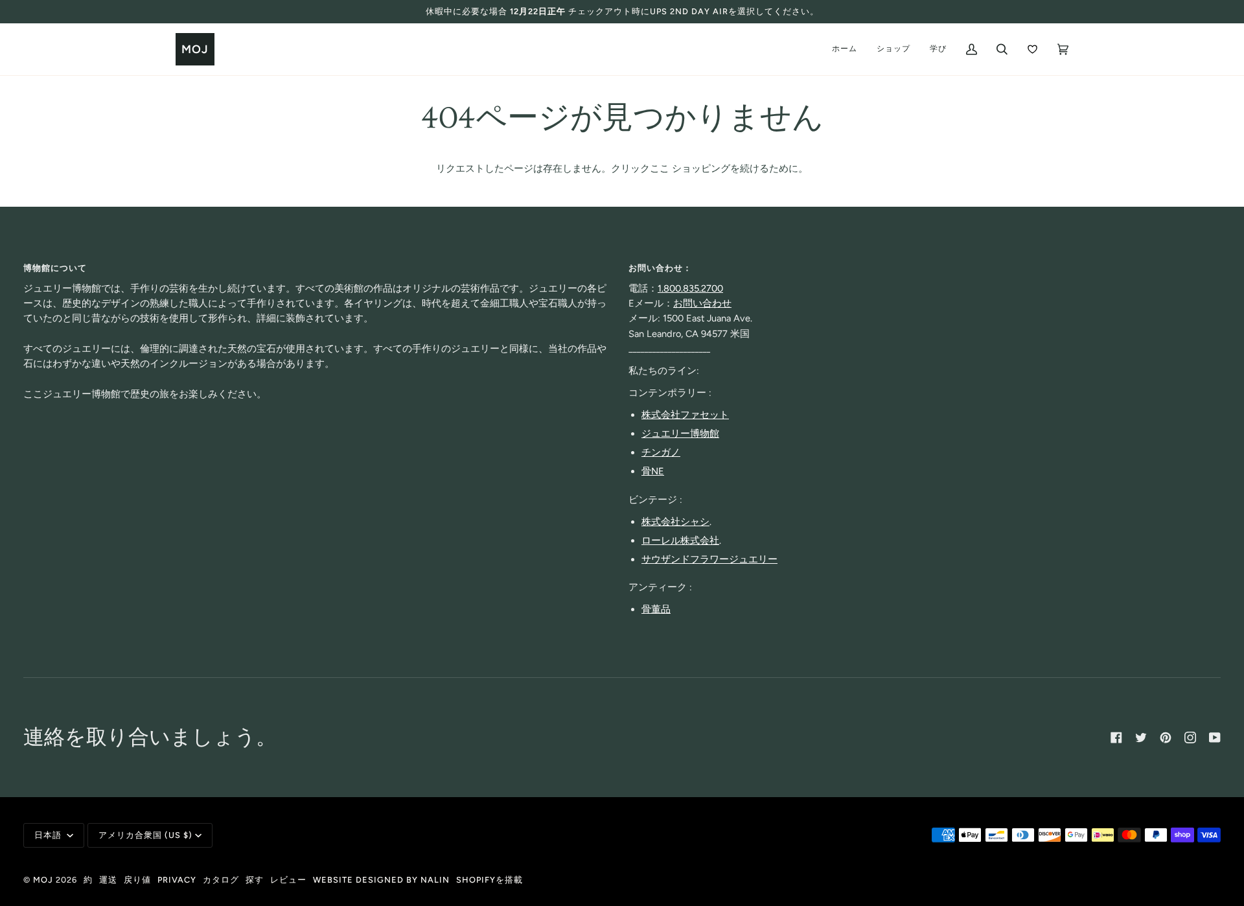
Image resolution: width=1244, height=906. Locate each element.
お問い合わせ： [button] (660, 268)
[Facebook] (1116, 737)
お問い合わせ (702, 303)
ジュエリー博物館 (680, 433)
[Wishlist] (1032, 49)
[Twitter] (1141, 737)
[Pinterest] (1165, 737)
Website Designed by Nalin (381, 880)
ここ (659, 168)
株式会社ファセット (685, 415)
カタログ (221, 880)
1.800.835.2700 (690, 288)
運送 (108, 880)
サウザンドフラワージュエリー (709, 559)
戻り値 (137, 880)
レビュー (288, 880)
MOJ (43, 880)
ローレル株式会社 (680, 540)
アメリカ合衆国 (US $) (145, 835)
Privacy (176, 880)
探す (255, 880)
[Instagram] (1190, 737)
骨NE (652, 471)
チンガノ (660, 452)
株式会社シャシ (675, 522)
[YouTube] (1215, 737)
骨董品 (656, 609)
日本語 (49, 835)
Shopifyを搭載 (489, 880)
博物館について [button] (55, 268)
